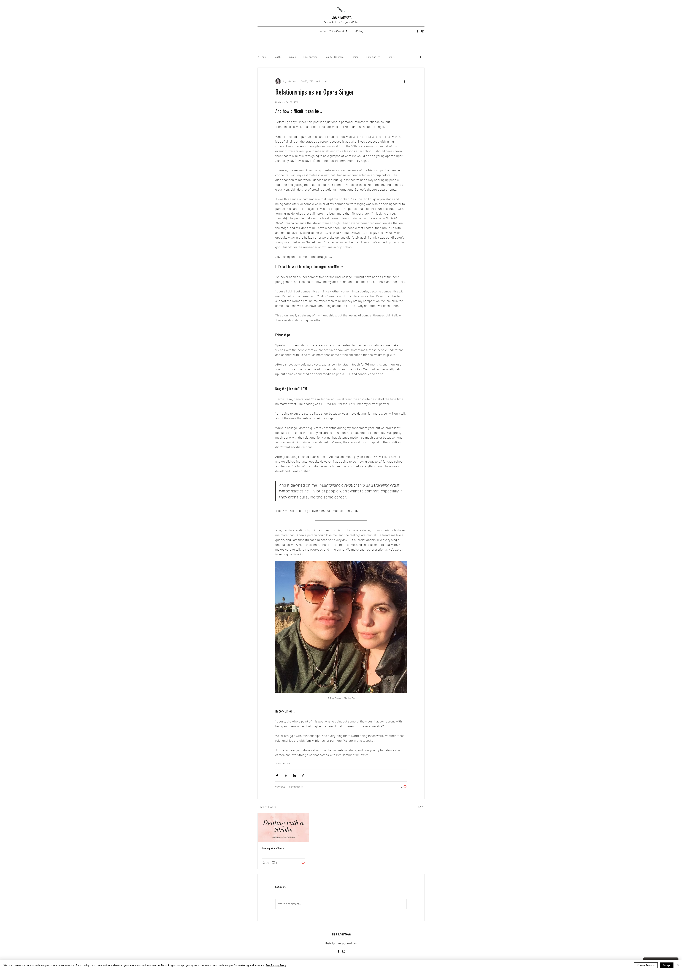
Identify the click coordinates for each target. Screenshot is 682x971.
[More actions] (404, 81)
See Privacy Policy (276, 965)
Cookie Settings (646, 965)
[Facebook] (417, 31)
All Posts (262, 56)
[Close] (678, 965)
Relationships (310, 56)
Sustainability (373, 56)
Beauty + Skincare (334, 56)
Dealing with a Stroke (273, 848)
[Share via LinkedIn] (294, 775)
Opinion (292, 56)
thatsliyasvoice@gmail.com (341, 943)
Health (277, 56)
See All (421, 806)
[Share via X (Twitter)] (285, 775)
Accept (666, 965)
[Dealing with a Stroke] (283, 827)
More (389, 56)
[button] (420, 56)
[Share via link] (303, 775)
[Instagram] (422, 31)
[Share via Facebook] (277, 775)
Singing (354, 56)
